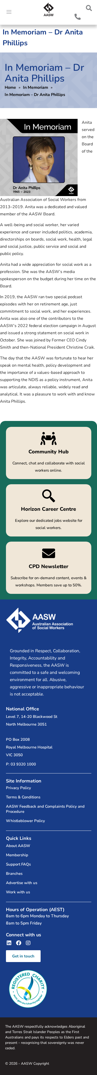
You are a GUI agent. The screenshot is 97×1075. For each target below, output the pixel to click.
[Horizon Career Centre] (48, 510)
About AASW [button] (18, 845)
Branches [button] (14, 873)
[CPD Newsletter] (48, 568)
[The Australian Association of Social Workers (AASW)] (48, 9)
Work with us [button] (18, 892)
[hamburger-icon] (9, 12)
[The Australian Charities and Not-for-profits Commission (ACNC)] (28, 989)
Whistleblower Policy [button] (25, 820)
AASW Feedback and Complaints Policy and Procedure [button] (45, 809)
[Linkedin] (9, 943)
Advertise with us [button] (21, 882)
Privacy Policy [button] (18, 787)
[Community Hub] (48, 453)
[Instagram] (28, 943)
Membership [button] (17, 855)
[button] (88, 8)
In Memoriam (35, 87)
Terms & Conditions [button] (23, 797)
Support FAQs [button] (18, 864)
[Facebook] (19, 943)
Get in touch (23, 956)
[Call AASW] (77, 17)
